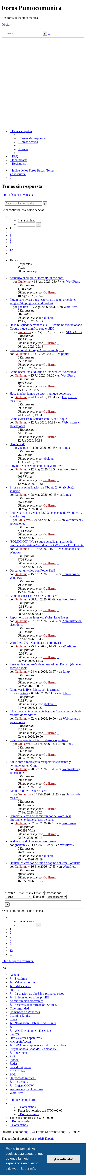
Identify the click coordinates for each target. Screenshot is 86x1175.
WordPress (73, 281)
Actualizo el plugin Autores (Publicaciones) (37, 278)
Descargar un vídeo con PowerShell (32, 570)
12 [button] (11, 250)
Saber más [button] (28, 1168)
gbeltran (23, 307)
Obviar (6, 24)
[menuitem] (31, 138)
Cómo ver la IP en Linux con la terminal (35, 689)
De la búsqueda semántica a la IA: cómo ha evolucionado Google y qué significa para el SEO (46, 326)
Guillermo (24, 281)
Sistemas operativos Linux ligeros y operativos (39, 740)
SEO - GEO (74, 332)
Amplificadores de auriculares (28, 790)
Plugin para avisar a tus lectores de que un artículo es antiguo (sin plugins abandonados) (43, 301)
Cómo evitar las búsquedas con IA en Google (38, 418)
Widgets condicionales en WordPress (33, 841)
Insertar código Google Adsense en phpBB (37, 350)
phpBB (65, 353)
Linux (66, 447)
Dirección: (40, 896)
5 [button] (10, 242)
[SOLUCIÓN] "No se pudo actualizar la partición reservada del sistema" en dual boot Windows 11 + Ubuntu (47, 543)
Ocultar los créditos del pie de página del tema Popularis (45, 863)
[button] (11, 216)
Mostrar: (10, 893)
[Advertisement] (43, 83)
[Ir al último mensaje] (58, 292)
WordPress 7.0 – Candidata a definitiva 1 (35, 642)
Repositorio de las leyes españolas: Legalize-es (39, 617)
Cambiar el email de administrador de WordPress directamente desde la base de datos (40, 817)
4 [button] (10, 239)
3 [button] (10, 235)
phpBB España (44, 1138)
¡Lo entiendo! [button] (63, 1159)
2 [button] (10, 232)
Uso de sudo (17, 444)
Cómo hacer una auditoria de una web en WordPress (43, 372)
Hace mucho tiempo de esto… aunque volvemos (40, 393)
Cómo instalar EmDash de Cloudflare (33, 595)
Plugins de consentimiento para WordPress (36, 465)
